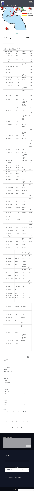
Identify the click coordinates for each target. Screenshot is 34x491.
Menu (31, 1)
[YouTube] (8, 455)
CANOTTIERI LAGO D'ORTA (9, 6)
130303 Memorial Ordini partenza (8, 43)
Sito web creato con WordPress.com (17, 489)
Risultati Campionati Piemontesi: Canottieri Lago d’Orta (13, 477)
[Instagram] (7, 455)
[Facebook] (5, 455)
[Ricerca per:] (17, 461)
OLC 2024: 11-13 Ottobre (8, 479)
